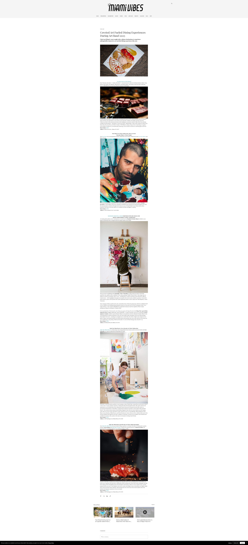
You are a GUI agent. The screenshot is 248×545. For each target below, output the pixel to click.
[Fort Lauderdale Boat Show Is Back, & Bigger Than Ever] (145, 512)
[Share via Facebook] (100, 496)
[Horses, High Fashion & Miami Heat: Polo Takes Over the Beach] (124, 512)
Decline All (236, 543)
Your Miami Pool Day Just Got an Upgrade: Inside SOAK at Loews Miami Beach (102, 520)
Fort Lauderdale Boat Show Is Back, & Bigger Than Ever (144, 520)
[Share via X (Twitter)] (103, 496)
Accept (242, 543)
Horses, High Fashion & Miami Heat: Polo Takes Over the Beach (123, 520)
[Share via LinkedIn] (107, 496)
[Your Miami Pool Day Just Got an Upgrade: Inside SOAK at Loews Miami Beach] (103, 512)
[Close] (246, 543)
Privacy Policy (51, 543)
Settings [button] (230, 543)
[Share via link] (110, 496)
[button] (116, 16)
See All (153, 504)
